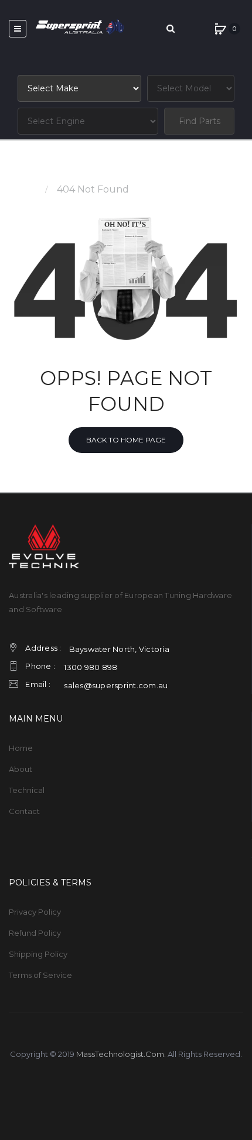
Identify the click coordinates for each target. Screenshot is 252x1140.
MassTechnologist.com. (121, 1054)
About (20, 769)
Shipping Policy (38, 954)
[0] (220, 28)
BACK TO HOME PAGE (126, 439)
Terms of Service (40, 975)
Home (23, 189)
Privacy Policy (35, 911)
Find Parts (199, 121)
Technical (27, 790)
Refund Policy (35, 933)
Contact (24, 811)
